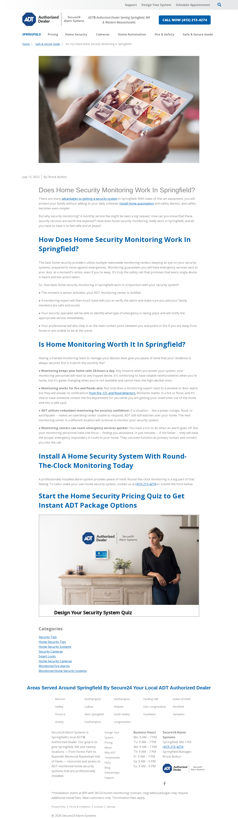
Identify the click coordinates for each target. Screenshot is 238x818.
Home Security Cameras (55, 661)
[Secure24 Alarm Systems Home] (53, 19)
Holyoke (119, 706)
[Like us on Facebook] (164, 784)
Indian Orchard (181, 699)
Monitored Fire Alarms (54, 666)
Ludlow (88, 706)
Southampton (92, 722)
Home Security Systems (55, 647)
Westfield (178, 706)
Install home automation (136, 203)
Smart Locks (47, 656)
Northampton (92, 699)
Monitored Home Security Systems (63, 671)
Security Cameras (51, 651)
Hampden (178, 714)
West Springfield (94, 714)
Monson (60, 699)
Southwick (149, 714)
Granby (59, 722)
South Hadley (122, 714)
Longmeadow (122, 722)
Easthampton (122, 699)
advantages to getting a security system (89, 199)
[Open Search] (219, 5)
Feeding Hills (150, 699)
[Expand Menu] (89, 34)
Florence (60, 714)
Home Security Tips (52, 642)
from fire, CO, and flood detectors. (112, 393)
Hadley (59, 706)
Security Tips (48, 637)
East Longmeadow (154, 706)
